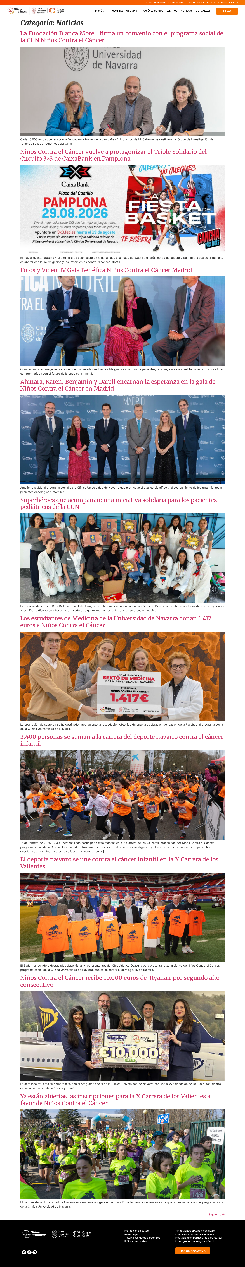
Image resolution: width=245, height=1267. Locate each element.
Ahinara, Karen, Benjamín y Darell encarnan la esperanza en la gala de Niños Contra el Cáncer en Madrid (117, 385)
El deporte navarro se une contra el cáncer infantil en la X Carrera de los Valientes (119, 863)
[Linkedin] (34, 1252)
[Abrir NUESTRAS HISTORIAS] (139, 11)
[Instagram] (29, 1252)
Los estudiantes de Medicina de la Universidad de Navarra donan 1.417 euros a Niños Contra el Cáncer (115, 622)
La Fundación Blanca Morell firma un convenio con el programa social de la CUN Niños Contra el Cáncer (121, 37)
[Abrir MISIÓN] (106, 11)
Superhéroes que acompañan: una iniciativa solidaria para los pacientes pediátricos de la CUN (118, 503)
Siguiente (217, 1214)
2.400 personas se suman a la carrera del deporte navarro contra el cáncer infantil (121, 740)
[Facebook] (24, 1252)
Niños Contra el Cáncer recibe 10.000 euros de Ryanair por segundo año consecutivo (120, 981)
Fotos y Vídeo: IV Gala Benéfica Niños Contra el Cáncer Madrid (106, 270)
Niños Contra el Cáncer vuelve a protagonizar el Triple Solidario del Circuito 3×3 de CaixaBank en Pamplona (113, 155)
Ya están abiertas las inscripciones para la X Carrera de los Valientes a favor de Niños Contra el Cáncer (115, 1100)
